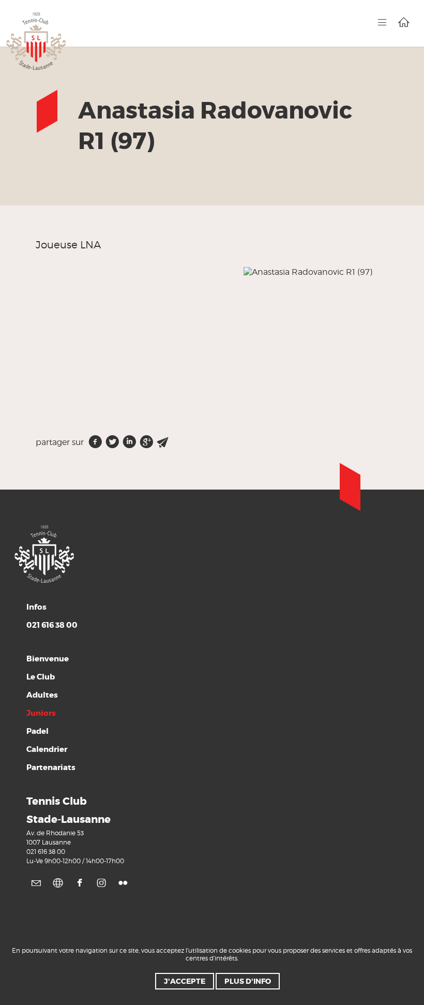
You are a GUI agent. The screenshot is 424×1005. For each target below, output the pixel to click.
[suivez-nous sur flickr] (123, 883)
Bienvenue (47, 659)
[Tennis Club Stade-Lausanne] (36, 41)
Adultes (42, 695)
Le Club (40, 677)
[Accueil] (404, 22)
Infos (52, 616)
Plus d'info (247, 981)
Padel (37, 731)
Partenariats (50, 767)
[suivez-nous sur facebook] (79, 883)
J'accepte (184, 981)
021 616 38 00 (45, 851)
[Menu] (382, 22)
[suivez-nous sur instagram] (101, 883)
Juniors (41, 713)
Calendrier (46, 749)
